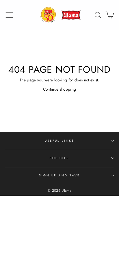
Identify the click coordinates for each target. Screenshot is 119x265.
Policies (59, 158)
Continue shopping (59, 89)
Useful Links (59, 140)
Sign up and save (59, 175)
